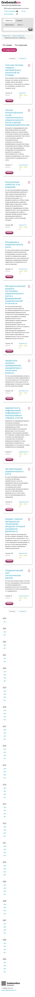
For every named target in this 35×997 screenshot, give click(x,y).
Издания (19, 20)
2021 (4, 655)
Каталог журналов (18, 36)
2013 (4, 804)
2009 (4, 881)
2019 (4, 687)
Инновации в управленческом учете (14, 244)
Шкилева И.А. (23, 553)
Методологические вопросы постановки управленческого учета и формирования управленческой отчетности (15, 295)
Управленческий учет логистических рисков (14, 574)
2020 (4, 668)
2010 (4, 862)
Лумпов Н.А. (23, 225)
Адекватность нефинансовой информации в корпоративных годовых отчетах (14, 413)
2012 (4, 823)
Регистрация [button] (8, 14)
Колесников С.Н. (24, 596)
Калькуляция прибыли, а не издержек (12, 184)
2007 (4, 920)
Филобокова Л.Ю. (24, 165)
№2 (5, 632)
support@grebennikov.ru (8, 990)
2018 (4, 707)
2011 (4, 843)
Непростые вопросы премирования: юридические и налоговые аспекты (13, 366)
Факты (20, 25)
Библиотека (6, 36)
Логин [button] (23, 11)
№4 (5, 672)
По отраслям (21, 45)
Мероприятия (9, 25)
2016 (4, 745)
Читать (9, 101)
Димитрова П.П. (24, 452)
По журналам (9, 50)
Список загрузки (10, 11)
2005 (4, 959)
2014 (4, 784)
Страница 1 (12, 58)
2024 (4, 618)
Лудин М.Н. (22, 93)
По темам (7, 45)
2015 (4, 765)
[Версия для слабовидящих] (17, 14)
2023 (4, 628)
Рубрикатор (9, 20)
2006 (4, 939)
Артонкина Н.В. (23, 391)
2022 (4, 641)
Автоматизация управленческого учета (14, 471)
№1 (5, 622)
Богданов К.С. (23, 269)
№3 (5, 675)
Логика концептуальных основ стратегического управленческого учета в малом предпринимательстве (17, 117)
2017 (4, 726)
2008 (4, 901)
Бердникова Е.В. (24, 502)
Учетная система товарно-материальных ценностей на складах (14, 70)
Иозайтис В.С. (23, 343)
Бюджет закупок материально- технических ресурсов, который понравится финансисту (15, 525)
